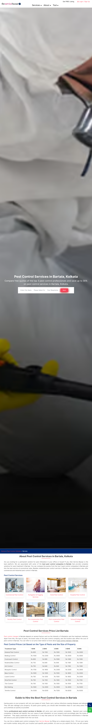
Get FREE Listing (68, 1)
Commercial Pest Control (14, 595)
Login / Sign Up (84, 1)
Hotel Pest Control (56, 595)
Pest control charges (11, 636)
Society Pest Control (14, 619)
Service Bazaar (44, 721)
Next (64, 290)
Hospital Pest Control (77, 595)
